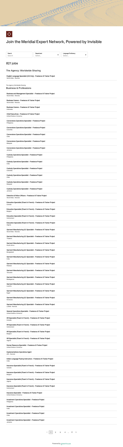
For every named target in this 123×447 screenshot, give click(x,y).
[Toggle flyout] (58, 55)
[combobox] (35, 56)
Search (10, 53)
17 (72, 432)
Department (38, 53)
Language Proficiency (69, 53)
